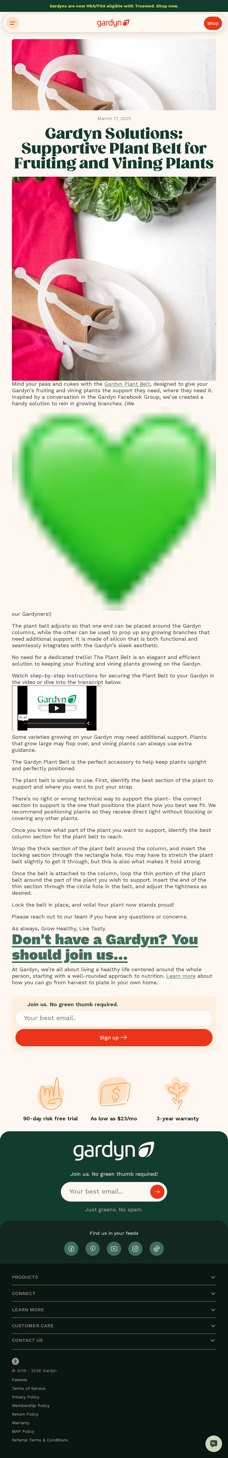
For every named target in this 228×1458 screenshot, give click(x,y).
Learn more (181, 976)
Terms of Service (28, 1388)
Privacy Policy (25, 1397)
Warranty (20, 1422)
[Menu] (12, 23)
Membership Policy (31, 1405)
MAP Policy (23, 1431)
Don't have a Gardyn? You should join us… (105, 946)
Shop (213, 23)
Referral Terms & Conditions (40, 1440)
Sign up (109, 1037)
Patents (19, 1379)
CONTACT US (27, 1340)
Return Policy (25, 1414)
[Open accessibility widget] (15, 1361)
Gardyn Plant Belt (127, 384)
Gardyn (50, 1370)
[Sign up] (157, 1192)
